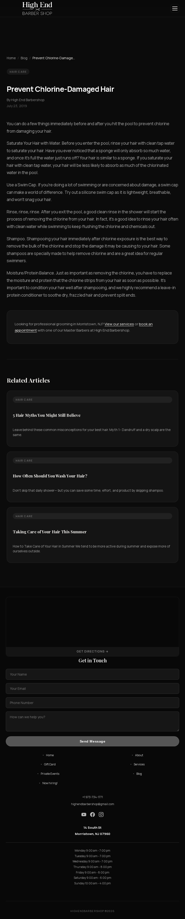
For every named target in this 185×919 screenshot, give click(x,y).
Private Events (50, 774)
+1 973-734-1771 (92, 797)
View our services (119, 323)
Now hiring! (50, 783)
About (139, 755)
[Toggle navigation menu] (175, 8)
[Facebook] (92, 815)
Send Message (93, 741)
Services (139, 764)
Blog (24, 58)
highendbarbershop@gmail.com (92, 804)
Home (11, 58)
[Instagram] (101, 815)
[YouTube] (83, 815)
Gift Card (50, 764)
